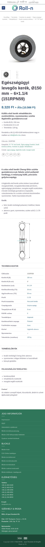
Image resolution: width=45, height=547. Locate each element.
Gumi (28, 325)
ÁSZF (3, 423)
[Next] (40, 47)
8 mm (29, 309)
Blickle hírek (6, 449)
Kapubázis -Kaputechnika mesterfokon (21, 2)
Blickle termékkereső (8, 457)
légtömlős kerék (21, 150)
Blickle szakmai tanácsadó (10, 468)
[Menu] (3, 8)
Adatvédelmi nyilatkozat (9, 427)
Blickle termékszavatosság (10, 431)
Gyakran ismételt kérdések (10, 438)
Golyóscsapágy (32, 305)
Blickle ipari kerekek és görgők (11, 2)
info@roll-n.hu (15, 135)
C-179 (29, 297)
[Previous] (5, 47)
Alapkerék (30, 317)
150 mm (29, 277)
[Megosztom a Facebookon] (7, 154)
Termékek (14, 17)
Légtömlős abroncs (33, 329)
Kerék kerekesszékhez (26, 19)
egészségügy (11, 150)
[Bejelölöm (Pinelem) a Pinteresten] (18, 154)
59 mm (29, 293)
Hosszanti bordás (32, 301)
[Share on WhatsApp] (3, 154)
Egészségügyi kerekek (28, 144)
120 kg (29, 337)
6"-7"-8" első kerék (14, 144)
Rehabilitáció (13, 19)
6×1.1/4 (29, 285)
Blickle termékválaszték (9, 461)
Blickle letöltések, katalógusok (11, 472)
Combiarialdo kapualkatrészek (33, 2)
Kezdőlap (6, 17)
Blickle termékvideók (8, 464)
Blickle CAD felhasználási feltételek (13, 434)
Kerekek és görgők (25, 17)
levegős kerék (30, 150)
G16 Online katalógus (9, 453)
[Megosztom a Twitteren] (11, 154)
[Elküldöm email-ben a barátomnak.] (15, 154)
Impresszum (6, 420)
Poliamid (29, 321)
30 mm (29, 289)
